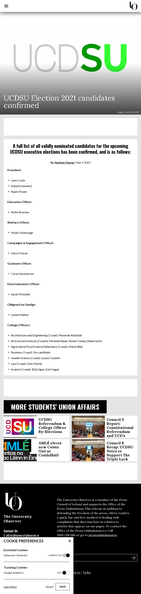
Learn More (10, 586)
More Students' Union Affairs (55, 407)
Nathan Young (64, 162)
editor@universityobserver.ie (22, 535)
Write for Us (73, 573)
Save (62, 586)
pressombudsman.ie (102, 535)
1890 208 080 (66, 535)
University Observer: (33, 555)
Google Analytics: (33, 572)
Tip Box (87, 573)
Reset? (50, 586)
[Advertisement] (70, 127)
